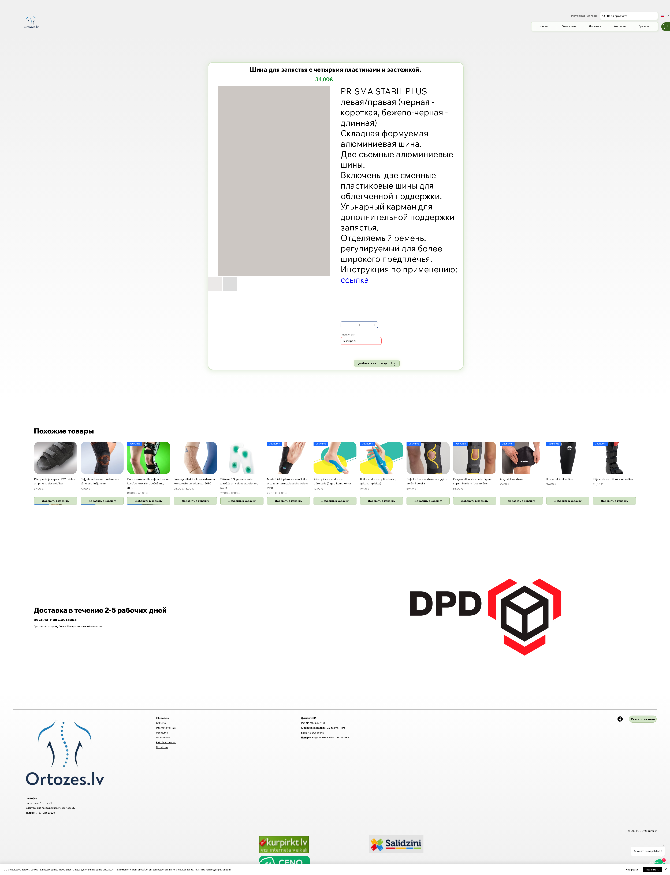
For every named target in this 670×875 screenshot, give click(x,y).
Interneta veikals (166, 727)
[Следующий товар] (641, 458)
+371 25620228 (46, 812)
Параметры (347, 334)
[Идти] (344, 324)
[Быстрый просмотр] (55, 458)
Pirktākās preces (166, 742)
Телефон (31, 812)
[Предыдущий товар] (29, 458)
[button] (665, 26)
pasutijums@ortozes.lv (62, 807)
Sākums (161, 722)
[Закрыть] (666, 869)
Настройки (632, 869)
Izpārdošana (163, 737)
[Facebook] (620, 719)
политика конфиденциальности (213, 869)
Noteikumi (162, 747)
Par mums (162, 732)
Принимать (652, 869)
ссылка (355, 279)
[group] (335, 473)
